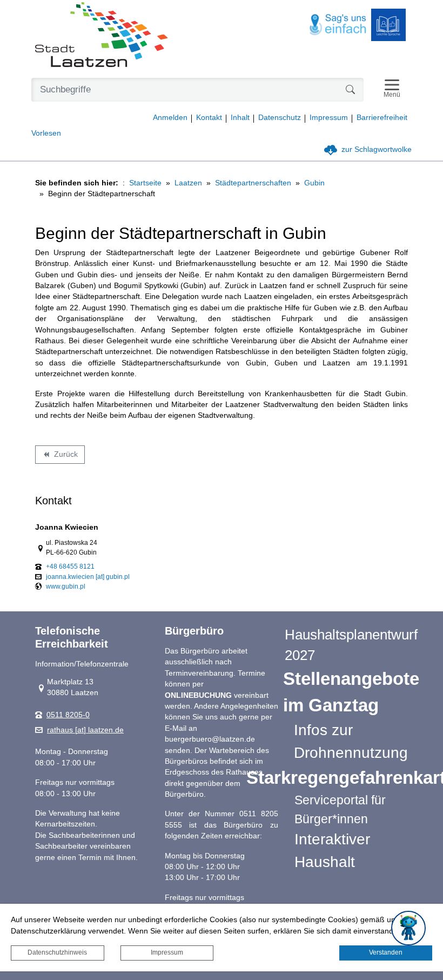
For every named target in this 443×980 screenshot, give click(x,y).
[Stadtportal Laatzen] (101, 35)
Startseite (145, 183)
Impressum (167, 952)
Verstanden (385, 952)
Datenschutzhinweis (57, 952)
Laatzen (188, 183)
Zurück (60, 456)
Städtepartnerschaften (253, 183)
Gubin (314, 183)
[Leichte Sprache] (388, 25)
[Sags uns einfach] (338, 25)
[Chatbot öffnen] (408, 928)
